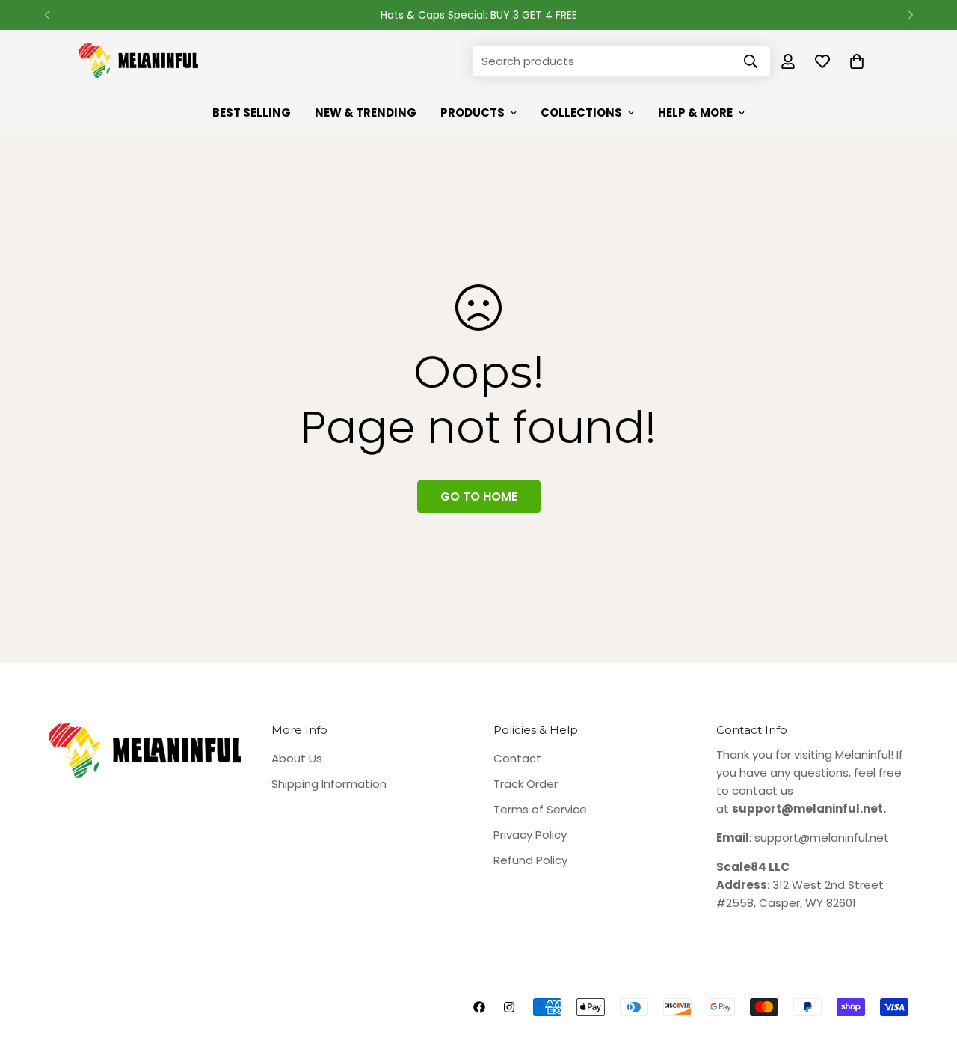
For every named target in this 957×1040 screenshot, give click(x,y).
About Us (296, 758)
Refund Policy (530, 860)
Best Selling (251, 112)
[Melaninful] (138, 61)
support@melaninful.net (821, 837)
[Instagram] (509, 1007)
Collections (581, 112)
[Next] (910, 15)
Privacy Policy (530, 834)
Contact (517, 758)
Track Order (525, 784)
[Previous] (47, 15)
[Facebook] (479, 1007)
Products (472, 112)
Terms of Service (540, 809)
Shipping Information (329, 784)
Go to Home (478, 496)
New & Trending (365, 112)
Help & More (695, 112)
